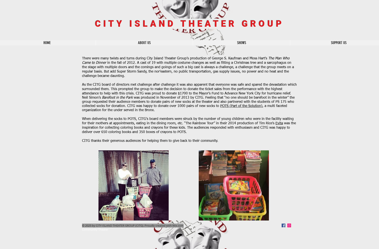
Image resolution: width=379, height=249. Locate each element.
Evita (279, 123)
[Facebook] (283, 225)
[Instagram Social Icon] (289, 225)
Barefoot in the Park (117, 98)
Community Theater (95, 229)
